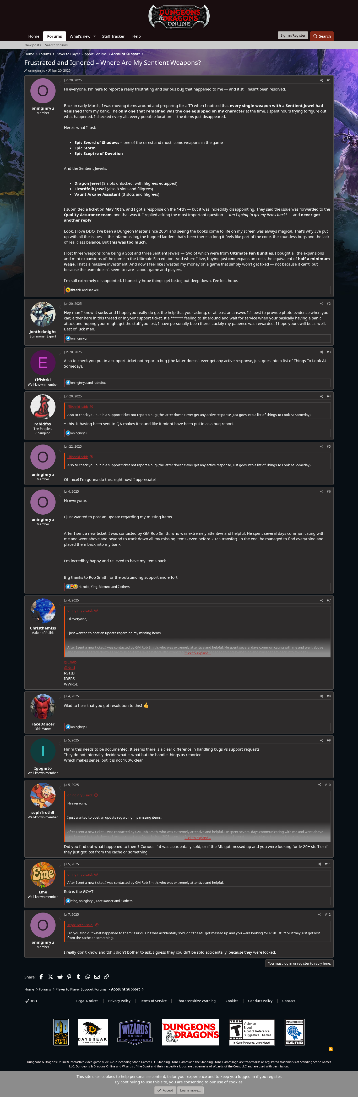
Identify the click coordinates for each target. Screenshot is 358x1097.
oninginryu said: (80, 610)
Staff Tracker (113, 36)
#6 (329, 491)
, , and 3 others (102, 901)
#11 (328, 864)
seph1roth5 (42, 812)
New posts (32, 45)
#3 (329, 352)
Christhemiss (43, 628)
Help (136, 36)
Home (33, 36)
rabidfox (42, 423)
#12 (328, 914)
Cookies (232, 1000)
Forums (54, 36)
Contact (288, 1000)
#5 (329, 446)
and (85, 290)
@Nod (69, 667)
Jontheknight (43, 331)
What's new (80, 36)
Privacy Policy (119, 1000)
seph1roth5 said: (80, 924)
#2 (329, 303)
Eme (43, 892)
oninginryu (36, 70)
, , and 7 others (104, 586)
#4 (329, 396)
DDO (33, 1001)
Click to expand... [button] (198, 653)
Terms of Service (153, 1000)
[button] (94, 36)
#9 (329, 740)
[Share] (321, 80)
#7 (329, 600)
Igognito (43, 768)
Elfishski (43, 379)
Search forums (56, 45)
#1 (329, 80)
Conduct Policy (260, 1000)
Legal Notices (87, 1000)
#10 (328, 785)
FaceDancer (43, 724)
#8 (329, 696)
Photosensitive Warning (196, 1000)
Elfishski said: (77, 406)
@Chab (70, 662)
